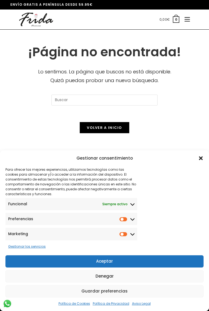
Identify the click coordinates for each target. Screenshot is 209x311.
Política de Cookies (74, 303)
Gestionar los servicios (27, 246)
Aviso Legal (141, 303)
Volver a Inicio (104, 127)
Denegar (105, 276)
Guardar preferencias (104, 291)
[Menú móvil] (185, 19)
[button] (201, 158)
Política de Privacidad (111, 303)
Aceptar (104, 261)
